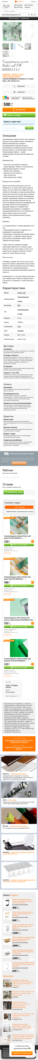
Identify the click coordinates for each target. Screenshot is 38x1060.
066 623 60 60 (18, 7)
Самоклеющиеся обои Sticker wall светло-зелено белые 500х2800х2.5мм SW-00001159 (18, 620)
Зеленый (20, 331)
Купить (29, 128)
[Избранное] (29, 15)
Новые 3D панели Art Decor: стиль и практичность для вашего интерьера (23, 1015)
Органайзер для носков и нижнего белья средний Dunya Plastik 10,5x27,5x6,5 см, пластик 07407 (19, 880)
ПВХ (19, 305)
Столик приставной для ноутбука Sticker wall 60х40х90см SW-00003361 (22, 926)
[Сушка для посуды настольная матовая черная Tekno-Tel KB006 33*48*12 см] (19, 842)
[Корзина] (35, 15)
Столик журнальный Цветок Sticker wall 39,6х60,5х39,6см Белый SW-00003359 (23, 964)
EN (33, 1)
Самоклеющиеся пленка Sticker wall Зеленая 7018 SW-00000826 (17, 660)
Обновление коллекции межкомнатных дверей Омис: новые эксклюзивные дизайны (22, 1026)
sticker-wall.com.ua (28, 98)
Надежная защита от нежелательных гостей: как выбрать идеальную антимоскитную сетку (20, 1004)
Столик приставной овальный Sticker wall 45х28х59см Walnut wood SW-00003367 (22, 901)
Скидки (20, 1)
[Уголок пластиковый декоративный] (19, 816)
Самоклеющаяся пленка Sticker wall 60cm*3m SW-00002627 (17, 537)
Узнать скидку (14, 115)
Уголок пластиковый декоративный (18, 826)
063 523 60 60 (28, 5)
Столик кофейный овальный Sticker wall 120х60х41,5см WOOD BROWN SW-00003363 (23, 939)
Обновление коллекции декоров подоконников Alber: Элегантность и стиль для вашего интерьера (23, 1036)
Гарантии (9, 416)
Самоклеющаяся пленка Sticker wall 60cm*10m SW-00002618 (17, 578)
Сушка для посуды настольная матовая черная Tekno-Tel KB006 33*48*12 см (18, 853)
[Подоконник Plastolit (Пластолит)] (19, 764)
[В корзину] (32, 541)
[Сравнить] (32, 15)
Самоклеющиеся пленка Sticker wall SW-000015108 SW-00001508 (19, 741)
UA (32, 1)
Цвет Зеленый (20, 507)
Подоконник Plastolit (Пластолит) (19, 774)
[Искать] (34, 11)
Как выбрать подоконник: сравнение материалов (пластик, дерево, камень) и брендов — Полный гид (22, 982)
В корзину (20, 109)
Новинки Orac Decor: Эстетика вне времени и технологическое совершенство (23, 993)
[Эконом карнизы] (19, 790)
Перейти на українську (22, 1053)
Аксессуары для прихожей (20, 904)
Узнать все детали (19, 463)
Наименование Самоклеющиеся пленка (19, 512)
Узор (19, 326)
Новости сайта (8, 976)
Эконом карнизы (12, 800)
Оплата (8, 384)
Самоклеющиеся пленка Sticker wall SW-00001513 (19, 748)
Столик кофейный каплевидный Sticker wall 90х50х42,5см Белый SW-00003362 (23, 951)
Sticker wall (15, 98)
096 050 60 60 (18, 5)
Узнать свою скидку (20, 545)
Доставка (9, 345)
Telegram (27, 7)
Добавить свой (15, 492)
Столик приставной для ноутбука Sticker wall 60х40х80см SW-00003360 (22, 914)
